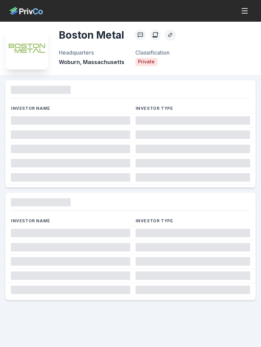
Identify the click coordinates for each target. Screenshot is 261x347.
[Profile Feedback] (140, 34)
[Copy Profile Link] (170, 34)
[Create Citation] (155, 34)
